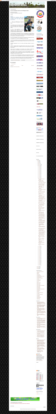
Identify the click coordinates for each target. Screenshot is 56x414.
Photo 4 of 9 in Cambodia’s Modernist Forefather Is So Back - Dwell (41, 315)
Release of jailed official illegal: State (41, 186)
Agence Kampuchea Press (40, 271)
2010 (38, 266)
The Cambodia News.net (40, 292)
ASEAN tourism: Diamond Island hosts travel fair (41, 197)
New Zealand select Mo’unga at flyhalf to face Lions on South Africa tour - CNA (41, 327)
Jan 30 (39, 167)
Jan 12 (39, 253)
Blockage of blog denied (41, 235)
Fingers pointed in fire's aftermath (41, 188)
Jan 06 (39, 259)
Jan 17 (39, 248)
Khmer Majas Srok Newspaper (40, 285)
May (38, 161)
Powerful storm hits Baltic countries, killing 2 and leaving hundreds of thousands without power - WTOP (40, 348)
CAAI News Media (39, 354)
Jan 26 (39, 171)
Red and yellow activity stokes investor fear (41, 212)
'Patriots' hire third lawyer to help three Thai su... (41, 217)
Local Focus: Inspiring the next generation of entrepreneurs (40, 336)
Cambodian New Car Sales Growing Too (41, 219)
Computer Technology (39, 389)
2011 (38, 160)
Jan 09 (39, 256)
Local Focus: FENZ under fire (40, 332)
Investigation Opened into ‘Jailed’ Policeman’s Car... (41, 234)
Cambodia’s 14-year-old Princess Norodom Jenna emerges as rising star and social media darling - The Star (41, 312)
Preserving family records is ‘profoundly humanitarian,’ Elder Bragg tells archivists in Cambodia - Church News (41, 303)
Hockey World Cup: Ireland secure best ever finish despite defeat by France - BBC (41, 323)
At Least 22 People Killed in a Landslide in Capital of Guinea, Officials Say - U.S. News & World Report (41, 346)
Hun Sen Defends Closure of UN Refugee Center (41, 228)
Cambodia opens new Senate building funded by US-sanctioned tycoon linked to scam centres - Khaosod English (41, 309)
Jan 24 (39, 173)
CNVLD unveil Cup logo (41, 202)
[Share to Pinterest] (24, 60)
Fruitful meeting (40, 206)
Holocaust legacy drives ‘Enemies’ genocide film (41, 214)
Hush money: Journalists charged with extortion (41, 184)
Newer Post (12, 65)
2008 (38, 268)
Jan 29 (39, 168)
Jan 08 (39, 257)
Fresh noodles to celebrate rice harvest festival (41, 204)
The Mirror (38, 293)
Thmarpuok (38, 295)
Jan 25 (39, 172)
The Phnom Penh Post (40, 294)
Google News (38, 280)
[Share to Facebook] (23, 60)
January (39, 165)
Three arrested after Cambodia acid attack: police (41, 225)
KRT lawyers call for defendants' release (41, 181)
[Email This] (21, 60)
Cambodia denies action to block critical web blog (41, 222)
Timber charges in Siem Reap (42, 182)
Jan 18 (39, 247)
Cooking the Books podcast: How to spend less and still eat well (41, 331)
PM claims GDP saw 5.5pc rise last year (41, 195)
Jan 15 (39, 250)
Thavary (38, 291)
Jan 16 (39, 249)
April (38, 162)
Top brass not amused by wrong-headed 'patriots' (41, 215)
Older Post (32, 65)
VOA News (38, 296)
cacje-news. (38, 274)
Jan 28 (39, 169)
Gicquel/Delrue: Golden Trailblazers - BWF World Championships (40, 351)
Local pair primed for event (41, 201)
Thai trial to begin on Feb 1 (41, 183)
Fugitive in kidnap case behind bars (41, 241)
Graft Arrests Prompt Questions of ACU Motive (41, 230)
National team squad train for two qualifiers (41, 200)
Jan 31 (39, 166)
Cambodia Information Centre (40, 276)
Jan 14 (39, 251)
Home (22, 65)
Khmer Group (38, 283)
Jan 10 (39, 255)
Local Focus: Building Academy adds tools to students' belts (41, 335)
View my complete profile (39, 360)
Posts (38, 392)
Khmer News (38, 286)
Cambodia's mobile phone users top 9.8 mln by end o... (41, 227)
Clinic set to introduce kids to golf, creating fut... (41, 198)
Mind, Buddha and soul (41, 205)
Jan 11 (39, 254)
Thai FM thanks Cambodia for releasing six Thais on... (41, 220)
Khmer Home (38, 284)
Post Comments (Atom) (16, 66)
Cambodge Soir (39, 275)
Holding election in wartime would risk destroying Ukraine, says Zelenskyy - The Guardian (41, 340)
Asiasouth (38, 272)
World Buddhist (39, 297)
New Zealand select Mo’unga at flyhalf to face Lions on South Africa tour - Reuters (41, 325)
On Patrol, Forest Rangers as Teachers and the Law (41, 232)
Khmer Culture (39, 282)
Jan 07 (39, 258)
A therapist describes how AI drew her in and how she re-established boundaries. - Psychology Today (41, 320)
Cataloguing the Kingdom (41, 207)
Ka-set (38, 281)
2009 (38, 267)
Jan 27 (39, 170)
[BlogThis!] (22, 60)
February (39, 164)
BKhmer (38, 273)
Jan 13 (39, 252)
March (39, 163)
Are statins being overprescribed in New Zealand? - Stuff (41, 318)
